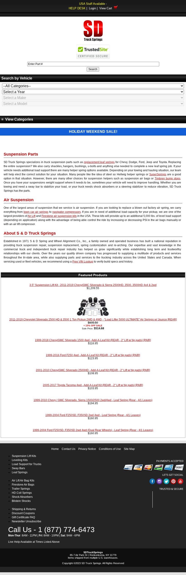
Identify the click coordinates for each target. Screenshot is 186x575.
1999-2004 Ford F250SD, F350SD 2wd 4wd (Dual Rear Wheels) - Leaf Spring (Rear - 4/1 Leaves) (93, 430)
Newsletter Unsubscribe (26, 521)
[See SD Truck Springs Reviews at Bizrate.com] (169, 499)
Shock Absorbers (22, 496)
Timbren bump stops (168, 178)
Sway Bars (18, 468)
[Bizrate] (177, 505)
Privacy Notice (87, 449)
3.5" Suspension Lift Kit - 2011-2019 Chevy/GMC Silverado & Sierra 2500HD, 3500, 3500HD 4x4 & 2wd (93, 285)
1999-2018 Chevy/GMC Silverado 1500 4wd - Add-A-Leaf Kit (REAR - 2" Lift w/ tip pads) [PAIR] (93, 340)
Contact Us (68, 449)
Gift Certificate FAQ (23, 517)
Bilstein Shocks (21, 501)
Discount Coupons (23, 513)
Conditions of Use (110, 449)
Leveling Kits (20, 460)
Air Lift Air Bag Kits (23, 480)
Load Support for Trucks (26, 464)
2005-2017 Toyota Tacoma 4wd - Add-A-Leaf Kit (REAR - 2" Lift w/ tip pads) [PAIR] (93, 385)
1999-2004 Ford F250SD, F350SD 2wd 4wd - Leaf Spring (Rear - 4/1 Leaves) (93, 415)
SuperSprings (157, 174)
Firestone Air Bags (23, 484)
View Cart (106, 8)
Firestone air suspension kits (59, 216)
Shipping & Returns (24, 509)
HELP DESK (77, 8)
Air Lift (31, 216)
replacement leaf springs (99, 162)
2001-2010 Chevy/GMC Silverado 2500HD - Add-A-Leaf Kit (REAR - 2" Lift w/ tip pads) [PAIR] (93, 370)
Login (92, 8)
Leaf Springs (19, 472)
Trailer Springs (21, 488)
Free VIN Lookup (82, 261)
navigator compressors (66, 211)
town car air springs (36, 211)
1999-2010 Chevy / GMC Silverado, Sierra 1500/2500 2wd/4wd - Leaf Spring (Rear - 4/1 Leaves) (93, 400)
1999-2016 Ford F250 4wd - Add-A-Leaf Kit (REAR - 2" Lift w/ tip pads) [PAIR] (93, 355)
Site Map (129, 449)
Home (55, 449)
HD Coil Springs (22, 492)
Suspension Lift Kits (24, 456)
